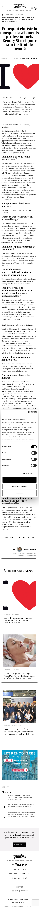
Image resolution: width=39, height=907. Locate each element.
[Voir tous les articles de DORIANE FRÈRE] (19, 549)
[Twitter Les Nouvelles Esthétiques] (22, 864)
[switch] (34, 453)
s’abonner (24, 891)
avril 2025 (15, 670)
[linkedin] (29, 98)
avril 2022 (15, 614)
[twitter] (24, 98)
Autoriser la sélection (19, 486)
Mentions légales (18, 902)
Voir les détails (27, 473)
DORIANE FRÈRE (32, 58)
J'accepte (19, 480)
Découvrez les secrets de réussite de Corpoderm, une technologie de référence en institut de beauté (19, 731)
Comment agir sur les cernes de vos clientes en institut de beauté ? (21, 806)
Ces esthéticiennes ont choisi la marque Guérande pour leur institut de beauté (18, 620)
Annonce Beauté (19, 878)
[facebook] (20, 98)
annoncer (14, 891)
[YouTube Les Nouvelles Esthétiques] (19, 864)
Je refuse (19, 493)
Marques (4, 58)
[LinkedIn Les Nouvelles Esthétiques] (26, 864)
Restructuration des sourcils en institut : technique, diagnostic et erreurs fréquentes (20, 797)
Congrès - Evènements (19, 874)
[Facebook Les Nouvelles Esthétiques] (13, 864)
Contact (19, 887)
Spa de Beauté (19, 869)
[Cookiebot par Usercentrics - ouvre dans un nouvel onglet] (28, 412)
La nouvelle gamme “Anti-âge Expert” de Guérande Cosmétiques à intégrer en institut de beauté (19, 675)
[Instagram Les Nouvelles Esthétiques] (16, 864)
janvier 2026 (16, 725)
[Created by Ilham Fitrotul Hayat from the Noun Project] (30, 8)
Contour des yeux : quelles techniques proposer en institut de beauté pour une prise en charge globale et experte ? (22, 815)
